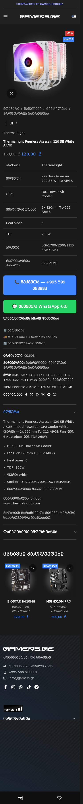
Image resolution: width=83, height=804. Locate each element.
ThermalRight (14, 133)
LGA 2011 (20, 380)
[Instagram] (13, 687)
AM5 (24, 375)
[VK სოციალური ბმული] (43, 395)
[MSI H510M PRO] (58, 579)
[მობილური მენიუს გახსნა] (5, 16)
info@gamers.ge (22, 678)
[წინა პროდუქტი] (6, 123)
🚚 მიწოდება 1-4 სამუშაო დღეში (30, 337)
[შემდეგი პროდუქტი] (16, 123)
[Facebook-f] (5, 687)
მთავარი (11, 108)
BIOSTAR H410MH (21, 601)
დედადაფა (21, 611)
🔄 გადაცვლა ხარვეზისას (24, 343)
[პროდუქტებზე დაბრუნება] (11, 123)
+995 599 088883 (23, 672)
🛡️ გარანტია (13, 330)
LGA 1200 (54, 375)
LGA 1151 (36, 375)
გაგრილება (56, 108)
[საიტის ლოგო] (40, 16)
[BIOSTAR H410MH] (21, 579)
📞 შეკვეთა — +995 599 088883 (39, 285)
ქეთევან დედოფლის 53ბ (31, 666)
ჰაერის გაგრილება (56, 380)
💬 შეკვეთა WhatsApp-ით (40, 306)
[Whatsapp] (21, 687)
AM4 (15, 375)
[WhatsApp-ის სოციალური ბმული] (37, 395)
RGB (33, 380)
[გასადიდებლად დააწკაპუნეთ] (12, 94)
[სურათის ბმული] (28, 648)
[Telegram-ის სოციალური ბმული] (49, 395)
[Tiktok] (29, 687)
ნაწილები (33, 108)
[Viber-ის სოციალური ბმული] (55, 395)
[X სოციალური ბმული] (32, 395)
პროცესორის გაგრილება (26, 113)
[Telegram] (36, 687)
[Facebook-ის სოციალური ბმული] (26, 395)
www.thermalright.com (21, 503)
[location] (39, 751)
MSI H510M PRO (58, 601)
